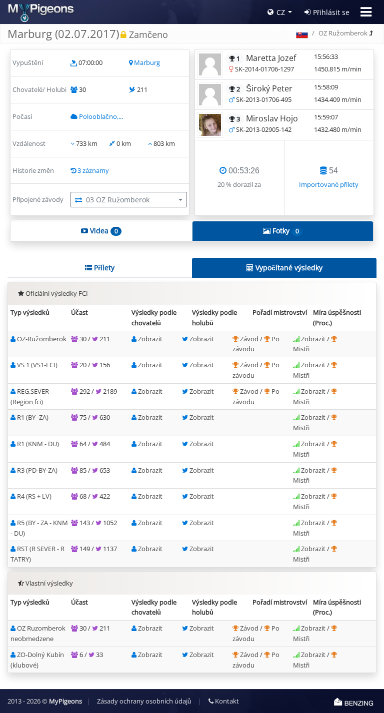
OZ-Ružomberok (41, 338)
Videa (103, 230)
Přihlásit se (331, 12)
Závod (250, 338)
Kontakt (226, 701)
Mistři (301, 348)
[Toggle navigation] (366, 12)
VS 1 (37, 364)
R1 (32, 417)
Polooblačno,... (101, 116)
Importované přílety (328, 184)
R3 (37, 470)
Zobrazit (150, 338)
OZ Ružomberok (343, 32)
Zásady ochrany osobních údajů (144, 701)
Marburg (147, 62)
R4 (34, 496)
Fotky (284, 230)
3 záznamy (93, 170)
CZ (280, 12)
